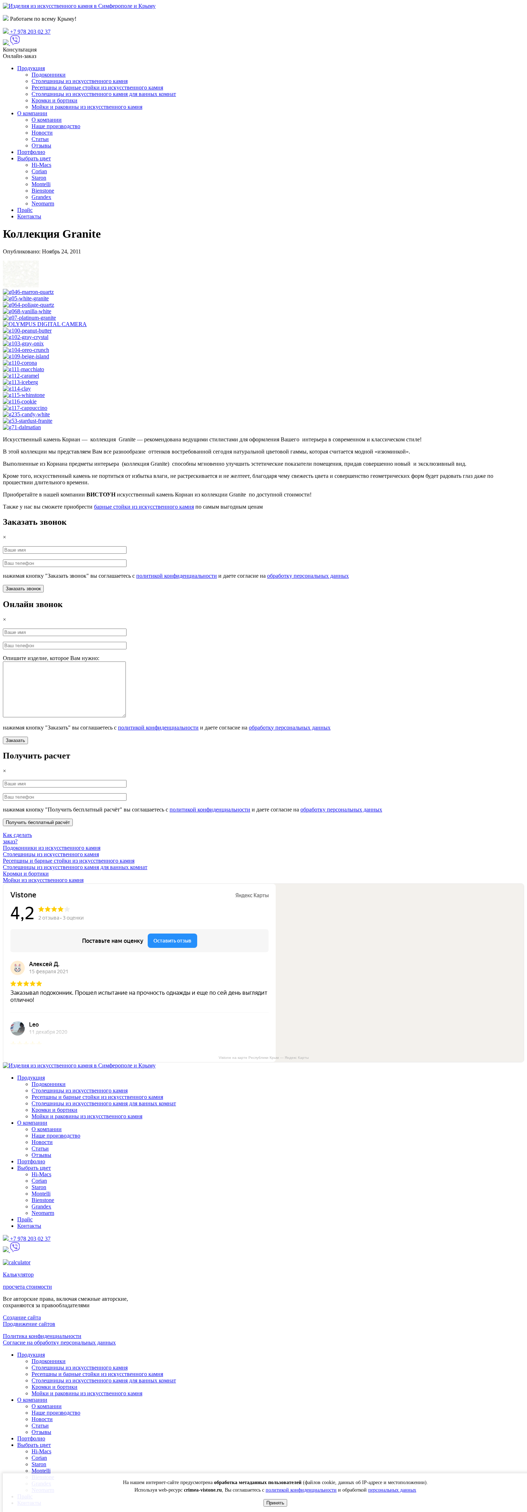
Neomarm (43, 203)
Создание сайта (22, 1317)
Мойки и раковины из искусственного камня (87, 107)
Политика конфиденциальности (42, 1336)
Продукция (31, 68)
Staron (39, 178)
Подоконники (49, 75)
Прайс (25, 210)
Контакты (29, 216)
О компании (47, 120)
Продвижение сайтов (29, 1324)
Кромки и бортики (54, 100)
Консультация (20, 50)
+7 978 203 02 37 (30, 32)
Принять (275, 1503)
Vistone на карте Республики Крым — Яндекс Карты (264, 1058)
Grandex (41, 197)
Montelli (41, 184)
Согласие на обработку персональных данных (59, 1342)
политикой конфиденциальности (176, 576)
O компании (32, 113)
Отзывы (41, 145)
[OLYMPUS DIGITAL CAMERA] (45, 324)
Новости (42, 133)
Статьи (40, 139)
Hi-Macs (41, 165)
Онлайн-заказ (19, 56)
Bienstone (43, 191)
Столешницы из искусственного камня (80, 81)
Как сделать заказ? (17, 838)
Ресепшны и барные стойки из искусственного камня (97, 87)
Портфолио (31, 152)
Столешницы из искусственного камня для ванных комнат (104, 94)
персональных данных (392, 1490)
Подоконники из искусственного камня (51, 848)
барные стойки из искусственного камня (144, 507)
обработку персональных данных (308, 576)
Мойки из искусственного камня (43, 880)
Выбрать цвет (34, 158)
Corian (39, 171)
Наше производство (56, 126)
